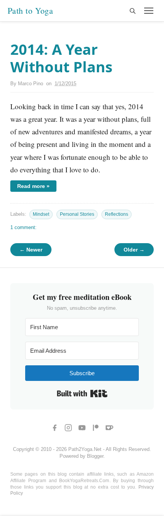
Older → (134, 250)
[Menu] (148, 11)
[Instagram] (68, 428)
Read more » (33, 186)
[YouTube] (82, 428)
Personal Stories (77, 214)
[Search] (132, 10)
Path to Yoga (30, 10)
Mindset (41, 214)
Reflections (116, 214)
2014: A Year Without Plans (61, 57)
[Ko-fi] (109, 428)
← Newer (30, 250)
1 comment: (23, 227)
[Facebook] (54, 428)
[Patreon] (96, 428)
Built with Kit (82, 393)
